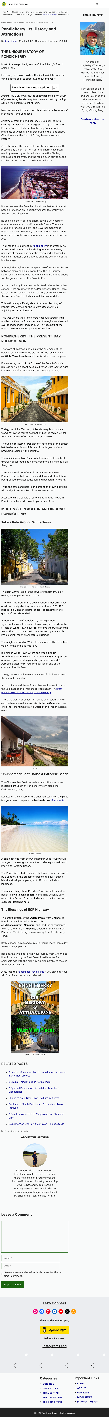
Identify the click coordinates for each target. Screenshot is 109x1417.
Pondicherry (13, 22)
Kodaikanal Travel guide (31, 971)
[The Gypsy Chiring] (14, 4)
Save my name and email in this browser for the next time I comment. (34, 1274)
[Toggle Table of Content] (53, 88)
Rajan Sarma (11, 41)
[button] (97, 4)
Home (3, 22)
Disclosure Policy (49, 14)
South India (57, 800)
